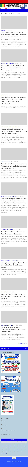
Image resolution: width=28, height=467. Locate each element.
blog (2, 95)
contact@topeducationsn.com (8, 430)
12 (2, 448)
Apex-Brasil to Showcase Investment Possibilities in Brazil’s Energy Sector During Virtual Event (14, 166)
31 (21, 452)
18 (25, 448)
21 (10, 450)
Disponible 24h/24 (5, 434)
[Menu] (26, 1)
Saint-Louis (3, 426)
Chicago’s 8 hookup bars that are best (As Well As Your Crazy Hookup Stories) (13, 265)
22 (14, 450)
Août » (6, 453)
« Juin (2, 453)
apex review (4, 292)
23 (17, 450)
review (3, 30)
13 (6, 448)
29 (14, 452)
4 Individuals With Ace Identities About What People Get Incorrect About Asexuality (12, 68)
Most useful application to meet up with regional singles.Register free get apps (13, 296)
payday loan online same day (8, 196)
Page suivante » (22, 343)
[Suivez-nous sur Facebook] (26, 348)
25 (25, 450)
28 (10, 452)
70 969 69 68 (4, 422)
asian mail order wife (7, 229)
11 (25, 446)
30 (17, 452)
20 (6, 450)
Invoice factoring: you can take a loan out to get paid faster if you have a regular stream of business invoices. (14, 201)
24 (21, 450)
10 (21, 446)
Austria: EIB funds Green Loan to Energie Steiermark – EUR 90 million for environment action (14, 131)
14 (10, 448)
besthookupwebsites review (9, 260)
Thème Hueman (21, 463)
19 (2, 450)
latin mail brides (5, 161)
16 (17, 448)
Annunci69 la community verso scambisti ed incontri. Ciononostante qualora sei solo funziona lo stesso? (13, 35)
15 (14, 448)
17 (21, 448)
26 (2, 452)
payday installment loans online (10, 127)
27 (6, 452)
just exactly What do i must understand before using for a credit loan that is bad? (13, 329)
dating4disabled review (7, 63)
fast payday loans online (7, 325)
